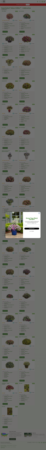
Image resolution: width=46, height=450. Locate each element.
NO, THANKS (32, 231)
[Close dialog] (39, 213)
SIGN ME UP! (31, 228)
